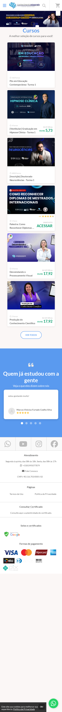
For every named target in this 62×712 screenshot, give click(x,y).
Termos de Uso (16, 494)
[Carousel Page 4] (35, 423)
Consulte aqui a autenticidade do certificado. (31, 513)
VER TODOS (31, 335)
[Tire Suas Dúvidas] (53, 703)
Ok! (41, 707)
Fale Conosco (31, 471)
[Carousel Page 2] (26, 423)
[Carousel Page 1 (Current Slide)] (22, 423)
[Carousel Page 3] (31, 423)
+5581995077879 (31, 465)
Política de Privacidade (45, 494)
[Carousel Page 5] (40, 423)
